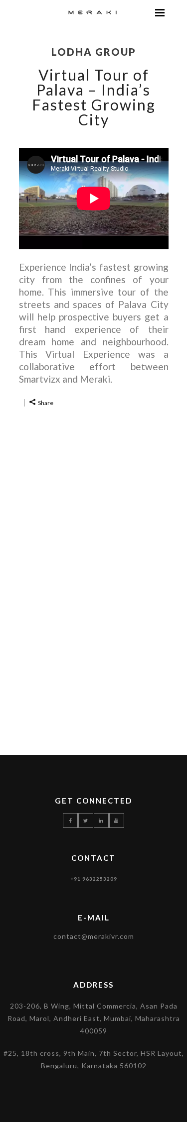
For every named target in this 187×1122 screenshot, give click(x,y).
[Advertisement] (93, 571)
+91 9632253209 (93, 879)
